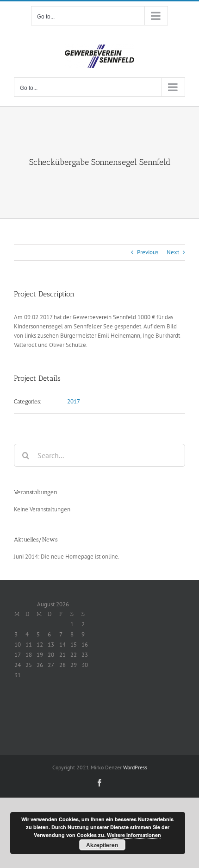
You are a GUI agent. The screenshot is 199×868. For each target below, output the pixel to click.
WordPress (135, 767)
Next (173, 252)
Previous (147, 252)
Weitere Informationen (134, 834)
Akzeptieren (102, 845)
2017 (73, 401)
